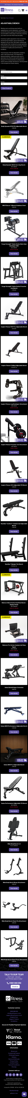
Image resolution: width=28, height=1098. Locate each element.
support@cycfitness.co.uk (14, 1015)
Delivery (14, 1057)
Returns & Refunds (14, 1059)
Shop (7, 18)
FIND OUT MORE (16, 1)
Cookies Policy (14, 1063)
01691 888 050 (15, 983)
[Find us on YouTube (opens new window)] (17, 1074)
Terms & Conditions (14, 1065)
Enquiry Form (14, 1017)
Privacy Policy (14, 1061)
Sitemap (14, 1067)
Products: (3, 69)
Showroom (14, 1051)
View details (14, 132)
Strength (11, 18)
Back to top (14, 1093)
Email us (15, 987)
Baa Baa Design (14, 1090)
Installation (14, 1021)
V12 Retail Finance (14, 1055)
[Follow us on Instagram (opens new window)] (14, 1074)
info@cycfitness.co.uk (14, 1013)
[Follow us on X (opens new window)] (10, 1074)
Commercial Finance (14, 1053)
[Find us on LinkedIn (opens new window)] (21, 1074)
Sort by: (3, 81)
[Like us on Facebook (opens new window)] (7, 1074)
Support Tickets (14, 1019)
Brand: (2, 75)
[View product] (14, 110)
